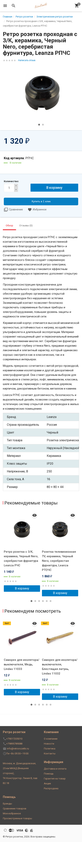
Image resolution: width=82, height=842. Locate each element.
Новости (49, 743)
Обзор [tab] (9, 225)
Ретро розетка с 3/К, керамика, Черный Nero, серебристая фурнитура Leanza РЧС (21, 558)
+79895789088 (14, 743)
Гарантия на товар (55, 778)
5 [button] (47, 601)
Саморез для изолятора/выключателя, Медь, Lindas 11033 (21, 664)
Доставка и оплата (55, 768)
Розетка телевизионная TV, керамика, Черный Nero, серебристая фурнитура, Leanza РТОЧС (59, 561)
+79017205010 (14, 738)
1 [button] (39, 125)
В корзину (22, 588)
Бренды (7, 803)
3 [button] (39, 601)
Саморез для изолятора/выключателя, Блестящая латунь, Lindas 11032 (59, 666)
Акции (47, 783)
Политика (49, 748)
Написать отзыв (26, 60)
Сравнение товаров (14, 808)
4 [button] (43, 601)
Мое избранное (12, 813)
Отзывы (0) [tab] (26, 225)
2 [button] (43, 125)
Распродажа (51, 788)
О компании (50, 738)
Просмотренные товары (17, 818)
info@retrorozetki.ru (18, 748)
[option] (41, 93)
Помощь (49, 773)
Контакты (49, 753)
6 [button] (50, 601)
